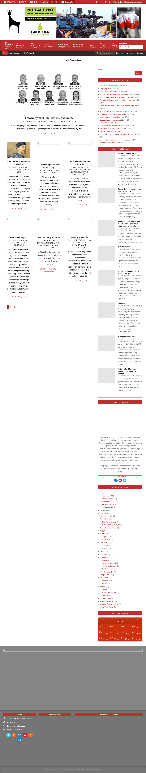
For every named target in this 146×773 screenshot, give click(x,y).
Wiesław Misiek (107, 507)
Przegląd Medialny (106, 572)
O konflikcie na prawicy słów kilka (112, 114)
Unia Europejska (68, 121)
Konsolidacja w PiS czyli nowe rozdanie (114, 111)
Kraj (19, 172)
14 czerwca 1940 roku (108, 143)
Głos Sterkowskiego (109, 522)
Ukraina (104, 584)
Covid (104, 590)
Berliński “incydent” (107, 131)
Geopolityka (106, 560)
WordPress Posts (106, 607)
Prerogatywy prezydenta (109, 92)
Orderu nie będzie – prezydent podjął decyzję (116, 134)
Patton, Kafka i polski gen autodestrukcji (115, 97)
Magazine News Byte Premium (77, 769)
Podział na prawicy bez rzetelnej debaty (114, 94)
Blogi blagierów (105, 89)
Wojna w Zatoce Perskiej (109, 604)
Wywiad (104, 548)
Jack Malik (17, 167)
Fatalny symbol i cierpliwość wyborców (49, 118)
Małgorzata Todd (108, 502)
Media (102, 552)
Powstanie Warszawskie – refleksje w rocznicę (117, 100)
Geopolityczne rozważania (110, 120)
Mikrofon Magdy (108, 504)
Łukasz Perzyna (33, 121)
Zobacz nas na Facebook (16, 726)
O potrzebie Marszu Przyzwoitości (113, 140)
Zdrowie (105, 595)
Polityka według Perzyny (111, 525)
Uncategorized (105, 598)
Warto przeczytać (106, 601)
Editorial (26, 170)
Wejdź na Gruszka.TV (14, 730)
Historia (103, 513)
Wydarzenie (106, 539)
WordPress (98, 769)
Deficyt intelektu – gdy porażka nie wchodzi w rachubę (127, 371)
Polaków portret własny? (109, 86)
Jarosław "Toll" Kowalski (130, 228)
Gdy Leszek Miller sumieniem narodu (113, 126)
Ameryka (105, 581)
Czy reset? (122, 304)
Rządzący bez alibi (79, 237)
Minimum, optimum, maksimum (111, 129)
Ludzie (102, 543)
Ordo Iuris (103, 554)
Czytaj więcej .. (49, 134)
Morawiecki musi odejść (127, 153)
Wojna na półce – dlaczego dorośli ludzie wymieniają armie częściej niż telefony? (129, 224)
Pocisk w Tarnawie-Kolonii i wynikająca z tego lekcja (119, 106)
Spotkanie (105, 546)
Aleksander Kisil (107, 499)
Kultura (102, 534)
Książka (104, 537)
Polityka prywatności (50, 769)
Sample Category (106, 575)
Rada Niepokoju (124, 247)
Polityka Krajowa (108, 563)
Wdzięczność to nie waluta (110, 117)
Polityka (103, 557)
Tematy (103, 587)
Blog (101, 493)
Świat (102, 578)
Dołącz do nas (120, 477)
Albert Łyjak (106, 496)
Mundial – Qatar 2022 (109, 593)
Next (16, 307)
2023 (120, 621)
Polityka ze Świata (108, 566)
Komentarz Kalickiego (108, 528)
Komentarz (19, 245)
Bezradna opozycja (107, 123)
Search (101, 70)
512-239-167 (11, 722)
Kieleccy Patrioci (106, 516)
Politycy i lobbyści (18, 237)
